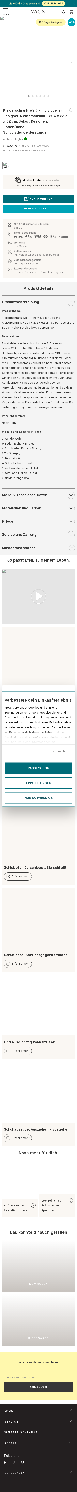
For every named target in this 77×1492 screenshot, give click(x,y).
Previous (4, 60)
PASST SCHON (38, 768)
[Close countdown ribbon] (73, 3)
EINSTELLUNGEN (38, 783)
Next (73, 60)
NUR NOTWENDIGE (39, 797)
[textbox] (38, 1377)
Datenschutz (60, 751)
